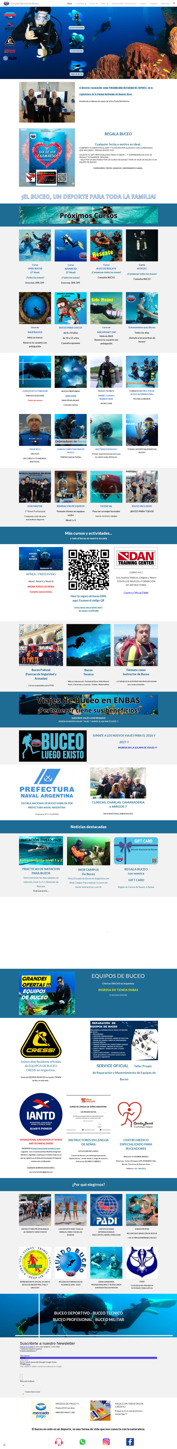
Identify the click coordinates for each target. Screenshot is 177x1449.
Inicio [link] (69, 3)
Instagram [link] (154, 3)
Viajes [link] (103, 3)
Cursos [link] (92, 3)
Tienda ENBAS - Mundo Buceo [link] (124, 3)
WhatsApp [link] (165, 3)
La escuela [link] (79, 3)
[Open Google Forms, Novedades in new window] (153, 1343)
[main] (118, 90)
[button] (174, 3)
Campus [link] (143, 3)
